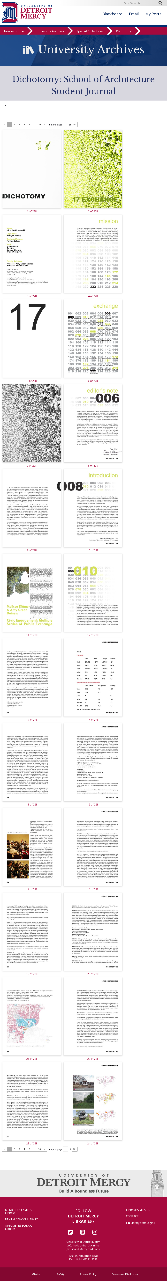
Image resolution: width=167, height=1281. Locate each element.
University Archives (50, 31)
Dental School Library (21, 1219)
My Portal (154, 13)
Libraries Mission (138, 1210)
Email (134, 13)
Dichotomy (124, 31)
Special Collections (90, 31)
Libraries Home (13, 31)
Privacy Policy (88, 1274)
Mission (36, 1274)
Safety (60, 1274)
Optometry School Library (18, 1227)
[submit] (161, 2)
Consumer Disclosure (125, 1274)
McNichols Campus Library (18, 1211)
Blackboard (112, 13)
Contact (132, 1216)
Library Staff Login (142, 1223)
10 (39, 124)
